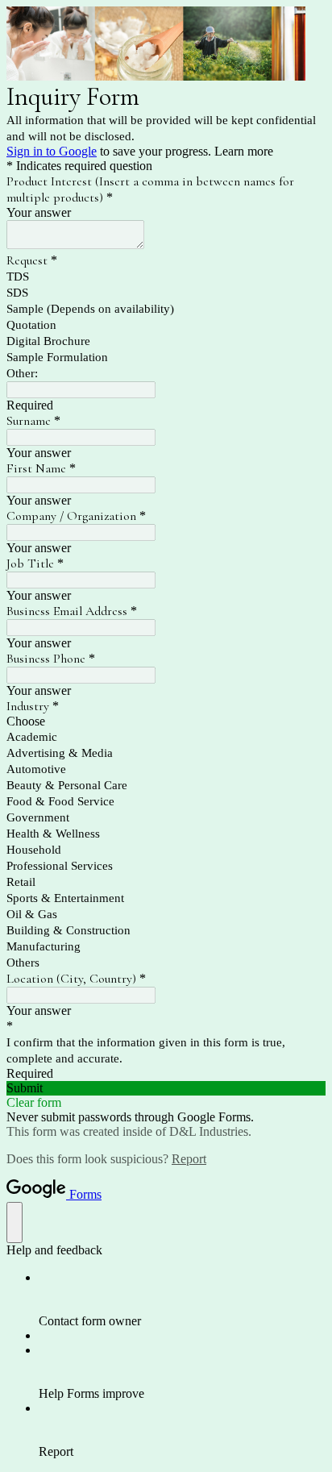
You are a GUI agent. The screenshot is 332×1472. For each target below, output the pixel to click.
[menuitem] (182, 1299)
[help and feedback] (14, 1222)
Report (189, 1159)
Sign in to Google (51, 151)
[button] (166, 1088)
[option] (166, 721)
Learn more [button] (243, 151)
